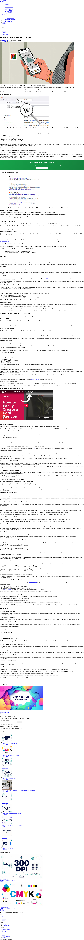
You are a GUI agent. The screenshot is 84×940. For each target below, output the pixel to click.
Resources (4, 3)
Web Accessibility (10, 18)
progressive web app (35, 379)
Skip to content (3, 0)
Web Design (4, 14)
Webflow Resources (9, 9)
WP (2, 1)
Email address (2, 721)
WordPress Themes (8, 11)
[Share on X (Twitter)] (3, 41)
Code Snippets (8, 4)
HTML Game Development (10, 19)
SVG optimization (7, 589)
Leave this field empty (4, 720)
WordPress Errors (8, 21)
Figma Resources (8, 10)
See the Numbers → (42, 167)
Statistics (4, 937)
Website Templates (8, 8)
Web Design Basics (8, 15)
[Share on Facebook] (4, 41)
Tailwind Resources (9, 7)
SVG (8, 17)
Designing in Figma (33, 582)
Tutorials (4, 20)
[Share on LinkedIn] (5, 41)
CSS (34, 448)
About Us (4, 22)
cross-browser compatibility (47, 605)
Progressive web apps (4, 241)
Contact (3, 23)
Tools (6, 13)
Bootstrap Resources (9, 5)
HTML (37, 131)
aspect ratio (61, 227)
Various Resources (8, 12)
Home (3, 916)
